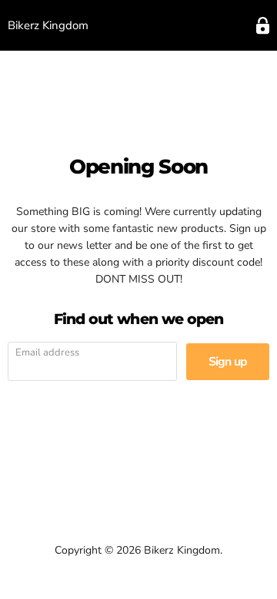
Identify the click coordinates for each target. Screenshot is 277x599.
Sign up (228, 361)
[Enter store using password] (263, 26)
